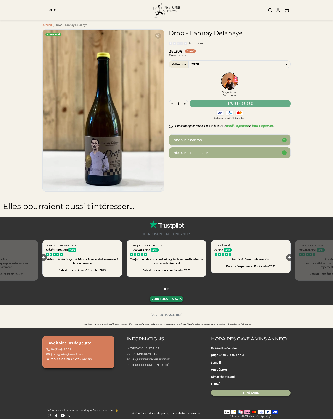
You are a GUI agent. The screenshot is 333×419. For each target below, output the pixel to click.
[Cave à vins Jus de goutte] (166, 9)
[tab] (165, 289)
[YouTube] (63, 415)
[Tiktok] (56, 415)
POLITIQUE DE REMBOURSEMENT (148, 359)
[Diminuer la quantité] (172, 103)
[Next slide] (327, 220)
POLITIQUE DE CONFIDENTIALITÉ (148, 365)
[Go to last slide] (43, 257)
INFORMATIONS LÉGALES (143, 348)
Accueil (47, 25)
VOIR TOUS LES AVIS (166, 299)
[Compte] (278, 10)
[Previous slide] (5, 220)
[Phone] (69, 415)
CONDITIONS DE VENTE (142, 354)
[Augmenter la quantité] (184, 103)
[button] (50, 10)
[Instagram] (49, 415)
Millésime (178, 64)
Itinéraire (251, 393)
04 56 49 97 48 (61, 349)
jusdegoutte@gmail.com (67, 354)
